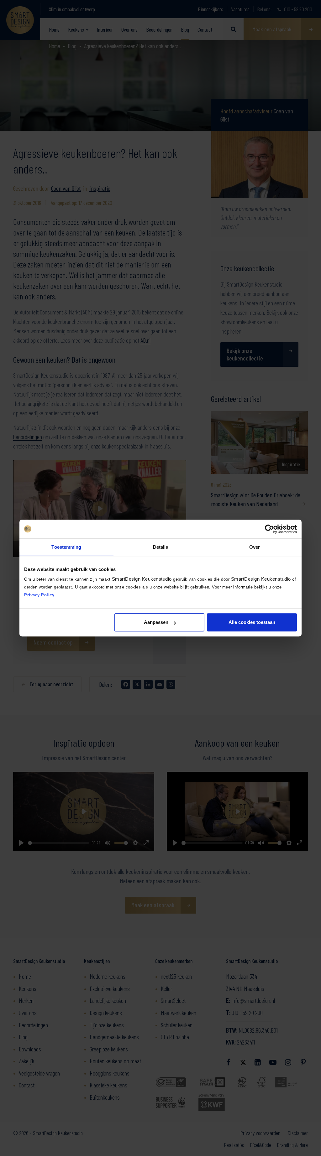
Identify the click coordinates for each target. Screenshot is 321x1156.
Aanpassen (156, 622)
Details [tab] (160, 547)
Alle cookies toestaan (252, 622)
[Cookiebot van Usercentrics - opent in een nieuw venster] (269, 529)
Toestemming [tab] (66, 547)
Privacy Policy (39, 595)
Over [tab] (254, 547)
